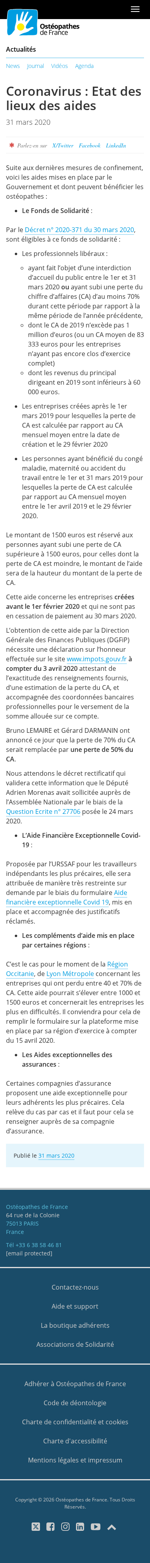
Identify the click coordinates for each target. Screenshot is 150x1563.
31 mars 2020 (56, 1155)
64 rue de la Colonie (33, 1215)
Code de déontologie (75, 1402)
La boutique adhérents (75, 1325)
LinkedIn (116, 145)
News (13, 66)
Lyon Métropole (70, 973)
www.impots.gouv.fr (97, 659)
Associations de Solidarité (75, 1344)
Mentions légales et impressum (75, 1460)
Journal (35, 66)
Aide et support (75, 1306)
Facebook (89, 145)
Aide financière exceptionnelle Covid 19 (66, 897)
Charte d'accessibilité (75, 1441)
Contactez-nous (75, 1287)
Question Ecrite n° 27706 (43, 811)
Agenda (84, 66)
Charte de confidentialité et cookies (75, 1422)
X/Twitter (62, 145)
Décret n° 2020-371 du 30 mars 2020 (79, 229)
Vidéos (59, 66)
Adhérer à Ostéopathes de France (75, 1383)
